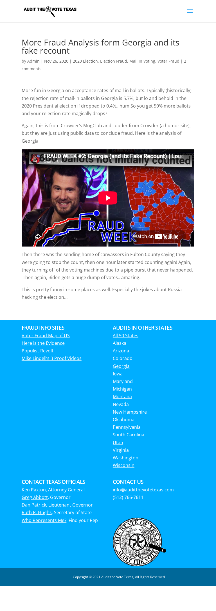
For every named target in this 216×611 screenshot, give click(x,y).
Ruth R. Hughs (37, 512)
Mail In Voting (142, 61)
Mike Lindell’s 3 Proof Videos (52, 358)
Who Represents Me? (44, 520)
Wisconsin (123, 465)
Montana (122, 396)
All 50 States (125, 335)
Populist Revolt (37, 351)
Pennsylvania (127, 427)
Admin (33, 61)
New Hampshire (130, 412)
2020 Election (85, 61)
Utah (118, 442)
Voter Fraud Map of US (46, 335)
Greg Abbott (35, 497)
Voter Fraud (168, 61)
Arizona (121, 351)
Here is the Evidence (43, 343)
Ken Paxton (34, 490)
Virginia (121, 450)
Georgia (121, 366)
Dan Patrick (34, 505)
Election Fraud (113, 61)
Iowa (118, 374)
